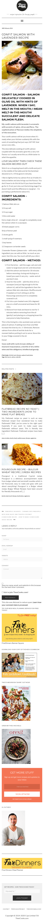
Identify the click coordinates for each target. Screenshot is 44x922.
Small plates (29, 355)
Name (4, 536)
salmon (14, 357)
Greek (15, 438)
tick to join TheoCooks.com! (15, 592)
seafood (24, 355)
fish (6, 357)
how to (9, 357)
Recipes (19, 355)
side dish (18, 357)
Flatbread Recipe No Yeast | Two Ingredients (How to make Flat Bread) (20, 412)
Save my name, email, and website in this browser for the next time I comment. (21, 586)
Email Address (7, 546)
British (11, 355)
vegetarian (33, 438)
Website (5, 555)
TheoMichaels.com (34, 909)
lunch (15, 355)
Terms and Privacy (18, 909)
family (11, 438)
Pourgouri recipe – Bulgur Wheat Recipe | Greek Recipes (21, 470)
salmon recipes (12, 164)
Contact (6, 909)
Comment (5, 565)
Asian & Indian (6, 438)
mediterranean (21, 438)
